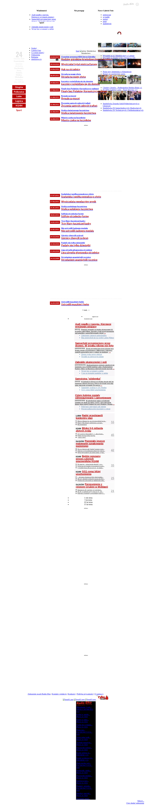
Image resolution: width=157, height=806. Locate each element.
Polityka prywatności (85, 694)
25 (112, 478)
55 (112, 422)
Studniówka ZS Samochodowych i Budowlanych (122, 108)
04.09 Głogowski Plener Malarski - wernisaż (79, 28)
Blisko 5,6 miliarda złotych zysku (89, 429)
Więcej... (140, 801)
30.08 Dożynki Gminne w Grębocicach (79, 22)
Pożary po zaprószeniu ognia (114, 74)
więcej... (138, 43)
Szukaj (34, 48)
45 (112, 434)
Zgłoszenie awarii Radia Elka (39, 694)
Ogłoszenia (35, 55)
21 (112, 490)
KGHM (19, 105)
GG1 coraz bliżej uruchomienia (88, 472)
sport (105, 21)
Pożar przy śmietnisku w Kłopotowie (117, 72)
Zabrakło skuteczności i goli (42, 27)
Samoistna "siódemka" (88, 378)
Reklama (34, 57)
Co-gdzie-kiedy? (37, 53)
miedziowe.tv (36, 59)
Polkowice (19, 91)
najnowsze (107, 15)
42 (112, 450)
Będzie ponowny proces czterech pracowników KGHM (88, 459)
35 (112, 465)
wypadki (106, 17)
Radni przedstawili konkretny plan (89, 416)
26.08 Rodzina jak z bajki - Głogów (79, 13)
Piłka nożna (80, 365)
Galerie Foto (36, 50)
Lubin (19, 96)
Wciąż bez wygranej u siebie (43, 29)
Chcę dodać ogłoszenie (135, 803)
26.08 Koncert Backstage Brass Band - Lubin (79, 15)
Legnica (19, 101)
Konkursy (72, 694)
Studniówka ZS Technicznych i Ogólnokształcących (123, 110)
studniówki (107, 24)
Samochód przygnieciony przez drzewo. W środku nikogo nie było (44, 21)
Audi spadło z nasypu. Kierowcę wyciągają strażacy (43, 16)
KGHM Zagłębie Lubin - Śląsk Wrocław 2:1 (120, 90)
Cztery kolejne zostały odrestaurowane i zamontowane (93, 396)
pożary (105, 19)
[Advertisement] (86, 157)
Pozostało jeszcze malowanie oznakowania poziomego (90, 443)
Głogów (19, 87)
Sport (19, 110)
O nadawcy (99, 694)
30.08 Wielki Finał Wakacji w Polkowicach (79, 21)
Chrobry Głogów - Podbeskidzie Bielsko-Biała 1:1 (122, 88)
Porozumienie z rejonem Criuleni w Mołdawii (92, 485)
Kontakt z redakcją (59, 694)
